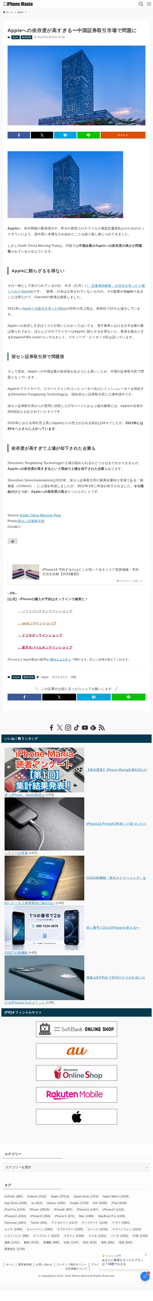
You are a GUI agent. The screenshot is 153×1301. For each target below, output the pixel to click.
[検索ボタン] (141, 4)
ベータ (119, 1235)
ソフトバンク (17, 1235)
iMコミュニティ (60, 659)
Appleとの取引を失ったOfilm (44, 308)
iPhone (39, 1209)
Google (79, 1203)
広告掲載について (76, 1268)
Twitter (39, 1222)
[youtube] (84, 727)
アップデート (94, 1222)
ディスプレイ (46, 1235)
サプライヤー (60, 677)
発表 (125, 1242)
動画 (31, 1242)
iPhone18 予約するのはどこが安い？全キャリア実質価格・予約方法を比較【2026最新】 (90, 572)
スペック (97, 1229)
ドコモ (97, 1235)
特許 (89, 1242)
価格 (12, 1242)
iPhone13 (113, 1209)
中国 (73, 677)
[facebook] (51, 727)
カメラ (13, 1229)
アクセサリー (64, 1222)
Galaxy (56, 1203)
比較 (71, 1242)
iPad (119, 1203)
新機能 (51, 1242)
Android (36, 1196)
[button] (19, 135)
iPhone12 (87, 1209)
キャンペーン (39, 1229)
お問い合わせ (44, 1264)
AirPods (14, 1196)
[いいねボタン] (13, 541)
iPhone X (65, 1216)
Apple (15, 37)
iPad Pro (15, 1209)
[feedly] (93, 727)
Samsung (15, 1222)
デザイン (74, 1235)
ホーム (10, 1264)
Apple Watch (116, 1196)
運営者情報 (25, 1264)
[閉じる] (145, 1254)
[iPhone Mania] (18, 4)
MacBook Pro (111, 1216)
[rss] (101, 727)
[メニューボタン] (149, 4)
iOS (100, 1203)
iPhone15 (40, 1216)
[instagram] (68, 727)
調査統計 (15, 1248)
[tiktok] (76, 727)
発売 (107, 1242)
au (36, 1203)
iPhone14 (15, 1216)
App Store (16, 1203)
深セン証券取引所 (31, 521)
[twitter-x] (59, 727)
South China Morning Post (40, 515)
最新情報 (26, 37)
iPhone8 (63, 1209)
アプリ (121, 1222)
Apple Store (86, 1196)
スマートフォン (126, 1229)
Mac (86, 1216)
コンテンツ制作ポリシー (72, 1264)
